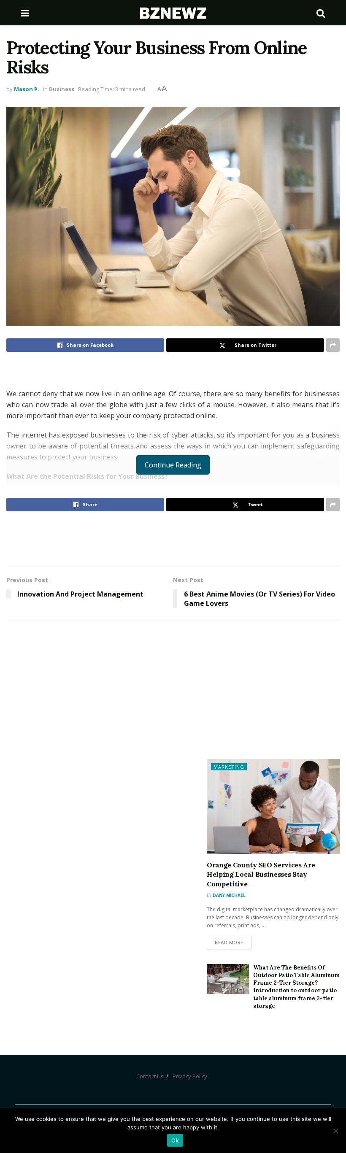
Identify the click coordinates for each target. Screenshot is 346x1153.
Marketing (229, 767)
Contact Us (150, 1076)
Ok (175, 1140)
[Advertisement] (173, 538)
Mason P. (26, 89)
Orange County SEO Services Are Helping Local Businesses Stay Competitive (261, 874)
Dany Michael (229, 895)
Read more (229, 942)
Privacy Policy (190, 1076)
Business (61, 89)
